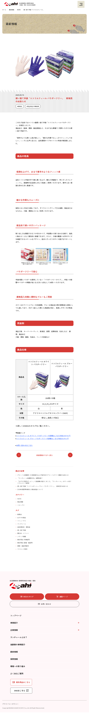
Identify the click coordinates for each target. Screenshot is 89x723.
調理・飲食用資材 (23, 546)
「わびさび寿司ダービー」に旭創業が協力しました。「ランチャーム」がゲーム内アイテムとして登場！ (44, 482)
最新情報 (14, 651)
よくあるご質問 (16, 673)
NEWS (19, 499)
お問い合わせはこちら (24, 445)
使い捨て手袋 (21, 530)
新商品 (20, 106)
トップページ (15, 615)
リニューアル (21, 521)
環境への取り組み (17, 666)
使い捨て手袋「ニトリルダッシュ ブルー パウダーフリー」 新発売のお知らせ (42, 486)
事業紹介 (14, 622)
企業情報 (14, 630)
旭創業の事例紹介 (17, 644)
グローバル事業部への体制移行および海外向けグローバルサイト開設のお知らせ (42, 475)
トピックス (20, 505)
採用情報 (14, 659)
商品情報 (20, 502)
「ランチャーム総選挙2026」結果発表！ (30, 478)
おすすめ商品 (21, 518)
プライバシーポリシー (10, 704)
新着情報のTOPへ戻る (44, 455)
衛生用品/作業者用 (33, 106)
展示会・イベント (23, 533)
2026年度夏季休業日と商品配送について (30, 489)
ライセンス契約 (22, 549)
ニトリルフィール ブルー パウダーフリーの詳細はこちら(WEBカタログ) (42, 438)
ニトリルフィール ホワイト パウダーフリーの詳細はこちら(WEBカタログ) (43, 435)
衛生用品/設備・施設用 (24, 543)
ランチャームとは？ (18, 637)
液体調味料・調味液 (23, 527)
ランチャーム (21, 524)
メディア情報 (21, 536)
